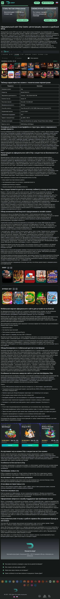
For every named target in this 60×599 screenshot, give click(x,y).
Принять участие (23, 20)
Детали (55, 20)
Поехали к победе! (30, 552)
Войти (37, 2)
